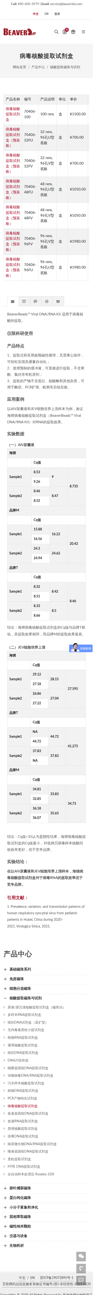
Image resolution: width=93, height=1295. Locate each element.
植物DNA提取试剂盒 (23, 1090)
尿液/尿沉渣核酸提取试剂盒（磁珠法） (37, 1007)
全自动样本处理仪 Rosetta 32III (31, 1174)
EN (46, 13)
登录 (57, 13)
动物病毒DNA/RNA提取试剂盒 (30, 1075)
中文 (36, 13)
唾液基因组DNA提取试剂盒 (28, 1151)
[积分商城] (73, 31)
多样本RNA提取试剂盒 (24, 1015)
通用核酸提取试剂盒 (23, 1045)
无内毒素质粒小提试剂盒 (26, 1030)
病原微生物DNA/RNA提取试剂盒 (32, 1144)
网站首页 (19, 67)
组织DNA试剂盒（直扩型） (28, 1022)
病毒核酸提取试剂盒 (13, 114)
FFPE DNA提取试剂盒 (24, 1166)
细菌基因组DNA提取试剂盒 (28, 1068)
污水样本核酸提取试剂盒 (26, 1083)
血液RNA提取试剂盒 (23, 1121)
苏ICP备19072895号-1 (56, 1278)
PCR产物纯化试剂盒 (22, 1098)
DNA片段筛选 (18, 1060)
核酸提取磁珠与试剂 (65, 67)
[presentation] (13, 301)
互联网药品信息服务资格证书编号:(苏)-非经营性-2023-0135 (46, 1284)
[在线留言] (81, 1280)
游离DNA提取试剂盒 (23, 1136)
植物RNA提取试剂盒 (23, 1037)
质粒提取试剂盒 (19, 1159)
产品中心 (38, 67)
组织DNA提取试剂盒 (23, 1053)
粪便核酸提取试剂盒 (23, 1128)
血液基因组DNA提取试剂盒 (28, 1113)
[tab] (13, 301)
